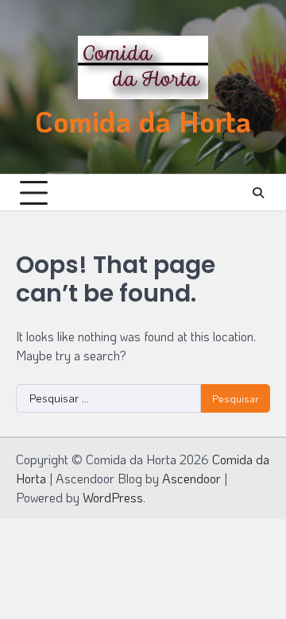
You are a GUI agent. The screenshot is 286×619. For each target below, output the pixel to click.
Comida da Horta (143, 121)
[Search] (258, 193)
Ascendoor (191, 478)
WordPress (113, 497)
